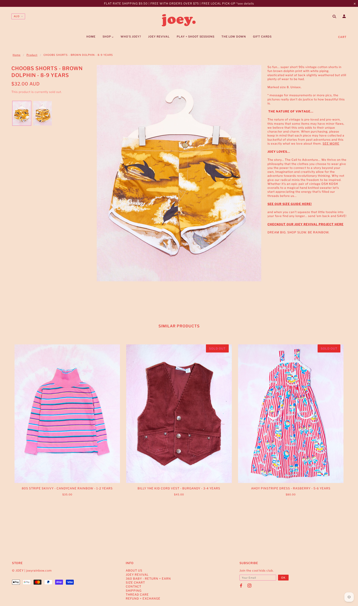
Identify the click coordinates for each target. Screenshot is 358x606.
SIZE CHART (135, 582)
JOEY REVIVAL (137, 574)
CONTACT (133, 586)
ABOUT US (134, 570)
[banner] (179, 20)
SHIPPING (134, 590)
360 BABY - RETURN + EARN (148, 578)
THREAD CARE (137, 594)
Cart (342, 37)
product (32, 54)
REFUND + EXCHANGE (143, 598)
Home (17, 54)
